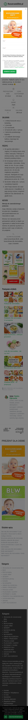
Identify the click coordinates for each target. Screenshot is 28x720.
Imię (4, 40)
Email (4, 48)
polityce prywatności (19, 67)
